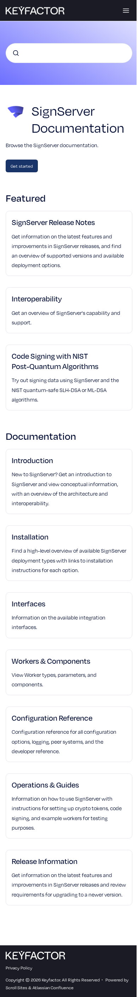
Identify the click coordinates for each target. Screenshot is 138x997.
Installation (30, 536)
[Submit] (16, 53)
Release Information (44, 861)
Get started (22, 166)
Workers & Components (51, 661)
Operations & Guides (45, 784)
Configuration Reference (52, 718)
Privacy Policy (19, 967)
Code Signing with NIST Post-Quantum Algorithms (55, 361)
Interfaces (28, 603)
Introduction (32, 460)
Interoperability (37, 298)
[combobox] (69, 53)
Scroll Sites (16, 987)
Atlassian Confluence (53, 987)
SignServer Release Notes (53, 222)
